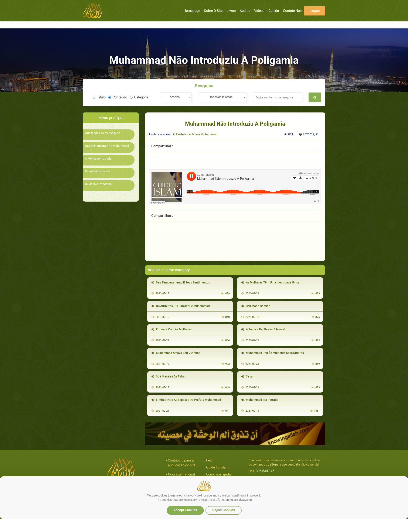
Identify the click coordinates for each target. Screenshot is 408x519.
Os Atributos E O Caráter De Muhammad (182, 306)
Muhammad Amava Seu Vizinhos (177, 353)
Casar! (250, 376)
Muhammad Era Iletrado (261, 399)
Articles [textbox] (175, 97)
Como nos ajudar (219, 474)
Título (101, 97)
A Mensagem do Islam (99, 158)
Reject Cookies (223, 510)
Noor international (181, 474)
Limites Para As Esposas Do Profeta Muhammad (188, 399)
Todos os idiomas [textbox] (221, 97)
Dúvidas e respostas (98, 184)
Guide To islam (217, 467)
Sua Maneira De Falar (170, 376)
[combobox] (176, 97)
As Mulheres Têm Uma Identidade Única (272, 282)
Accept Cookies (185, 510)
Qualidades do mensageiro (102, 133)
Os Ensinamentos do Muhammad (107, 145)
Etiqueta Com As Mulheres (173, 329)
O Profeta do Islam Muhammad (195, 134)
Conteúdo (120, 97)
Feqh (210, 460)
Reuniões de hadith (97, 171)
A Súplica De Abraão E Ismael (265, 329)
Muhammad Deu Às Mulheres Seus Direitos (274, 353)
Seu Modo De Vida (257, 306)
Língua (314, 11)
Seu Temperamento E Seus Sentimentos (182, 282)
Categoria (141, 97)
